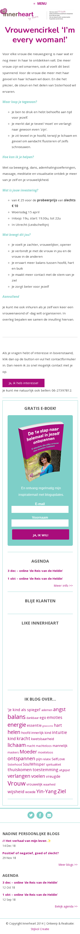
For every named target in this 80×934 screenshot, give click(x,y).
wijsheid (16, 791)
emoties (54, 717)
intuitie (59, 732)
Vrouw (17, 783)
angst (59, 709)
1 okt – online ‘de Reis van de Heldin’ (35, 578)
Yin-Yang (46, 791)
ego (43, 717)
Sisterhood (15, 764)
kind (12, 738)
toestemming (45, 769)
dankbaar (32, 718)
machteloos (44, 746)
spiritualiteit (53, 764)
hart (58, 725)
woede (30, 792)
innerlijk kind (41, 732)
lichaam (17, 744)
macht (31, 746)
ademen (46, 710)
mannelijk (60, 745)
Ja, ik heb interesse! (23, 383)
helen (14, 731)
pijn (39, 759)
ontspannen (21, 758)
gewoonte (47, 725)
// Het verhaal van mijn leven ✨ (26, 841)
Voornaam (40, 517)
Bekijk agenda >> (66, 906)
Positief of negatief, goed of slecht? (30, 853)
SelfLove (58, 759)
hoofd (25, 732)
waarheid (49, 784)
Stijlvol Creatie (40, 929)
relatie (47, 759)
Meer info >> (63, 585)
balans (17, 717)
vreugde (53, 776)
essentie (34, 725)
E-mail (40, 504)
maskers (13, 752)
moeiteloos (45, 752)
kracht (23, 738)
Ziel (61, 791)
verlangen (19, 775)
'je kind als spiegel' (24, 709)
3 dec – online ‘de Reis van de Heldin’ (35, 571)
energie (17, 724)
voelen (38, 776)
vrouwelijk (34, 784)
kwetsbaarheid (42, 739)
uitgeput (64, 770)
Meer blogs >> (68, 865)
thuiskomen (20, 769)
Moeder (28, 751)
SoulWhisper (34, 764)
